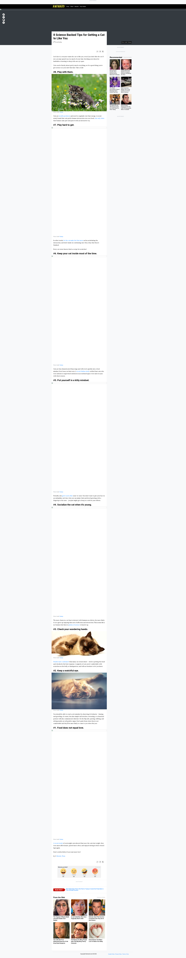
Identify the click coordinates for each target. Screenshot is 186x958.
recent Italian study (83, 371)
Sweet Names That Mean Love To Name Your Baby (96, 940)
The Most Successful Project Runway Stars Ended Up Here (115, 90)
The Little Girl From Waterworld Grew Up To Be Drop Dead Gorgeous (60, 941)
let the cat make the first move (73, 240)
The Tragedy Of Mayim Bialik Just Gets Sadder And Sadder (61, 918)
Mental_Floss (60, 856)
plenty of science (74, 625)
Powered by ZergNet (101, 897)
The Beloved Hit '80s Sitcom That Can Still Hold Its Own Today (114, 107)
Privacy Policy (118, 954)
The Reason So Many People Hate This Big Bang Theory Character (79, 941)
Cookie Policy (111, 954)
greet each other (67, 496)
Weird (71, 6)
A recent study (58, 843)
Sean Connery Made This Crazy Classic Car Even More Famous (125, 90)
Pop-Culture (83, 6)
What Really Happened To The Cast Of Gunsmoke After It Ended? (126, 107)
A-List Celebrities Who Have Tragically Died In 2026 (78, 917)
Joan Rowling (59, 42)
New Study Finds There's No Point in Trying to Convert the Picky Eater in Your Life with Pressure (84, 889)
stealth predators (64, 116)
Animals (77, 6)
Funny (67, 6)
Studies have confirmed (61, 662)
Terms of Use (125, 954)
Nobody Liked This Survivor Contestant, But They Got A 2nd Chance (96, 918)
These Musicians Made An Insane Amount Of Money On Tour (126, 72)
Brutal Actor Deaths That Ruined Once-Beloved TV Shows (115, 72)
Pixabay (129, 42)
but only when (99, 118)
